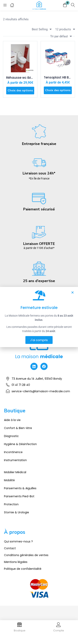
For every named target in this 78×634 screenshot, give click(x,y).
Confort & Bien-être (18, 428)
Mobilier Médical (15, 472)
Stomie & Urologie (16, 512)
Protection (11, 504)
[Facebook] (44, 366)
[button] (65, 5)
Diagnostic (11, 436)
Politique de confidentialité (22, 569)
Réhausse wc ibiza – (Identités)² (20, 78)
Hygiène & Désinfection (20, 444)
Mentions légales (15, 562)
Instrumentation (15, 460)
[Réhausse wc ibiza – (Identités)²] (20, 58)
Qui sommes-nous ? (18, 541)
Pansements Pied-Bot (19, 496)
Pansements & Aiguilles (20, 488)
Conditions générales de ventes (26, 555)
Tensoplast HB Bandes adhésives (58, 77)
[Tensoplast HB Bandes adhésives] (58, 58)
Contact (10, 548)
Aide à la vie (12, 420)
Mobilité (9, 480)
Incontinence (13, 452)
